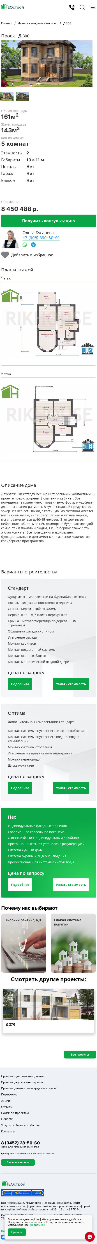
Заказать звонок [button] (18, 1162)
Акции (5, 1100)
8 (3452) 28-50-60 (71, 7)
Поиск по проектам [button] (15, 1113)
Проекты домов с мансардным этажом (28, 1088)
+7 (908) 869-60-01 (41, 237)
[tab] (7, 96)
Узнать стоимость (71, 684)
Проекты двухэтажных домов (22, 1082)
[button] (81, 7)
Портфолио (9, 1094)
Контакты (8, 1131)
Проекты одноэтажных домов (22, 1076)
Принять (16, 1232)
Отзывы (6, 1107)
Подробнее (20, 684)
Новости (7, 1119)
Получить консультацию (48, 220)
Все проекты (80, 1054)
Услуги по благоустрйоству (20, 1125)
